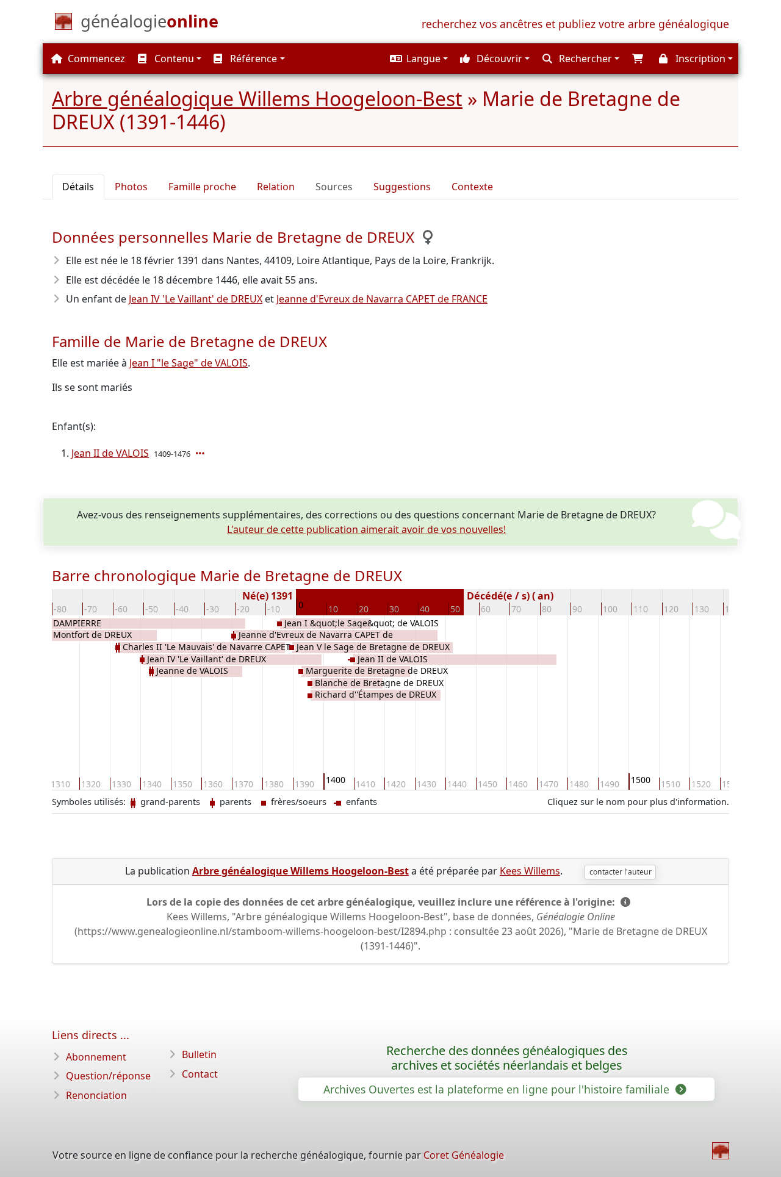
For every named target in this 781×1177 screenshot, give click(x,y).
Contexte (472, 186)
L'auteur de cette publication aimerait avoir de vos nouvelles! (366, 529)
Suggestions (402, 186)
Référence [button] (252, 58)
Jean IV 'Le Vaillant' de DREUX (195, 299)
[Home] (720, 1150)
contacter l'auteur (620, 872)
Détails (78, 186)
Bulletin (199, 1054)
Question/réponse (108, 1075)
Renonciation (96, 1095)
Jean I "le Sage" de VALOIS (188, 363)
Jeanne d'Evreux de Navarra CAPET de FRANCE (382, 299)
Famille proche (202, 186)
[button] (417, 58)
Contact (200, 1074)
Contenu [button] (173, 58)
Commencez (95, 58)
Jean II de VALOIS (110, 453)
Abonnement (96, 1057)
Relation (276, 186)
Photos (131, 186)
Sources (334, 186)
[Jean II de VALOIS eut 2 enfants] (201, 453)
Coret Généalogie (463, 1155)
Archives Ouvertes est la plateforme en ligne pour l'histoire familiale (497, 1089)
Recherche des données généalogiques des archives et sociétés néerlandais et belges (506, 1058)
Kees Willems (530, 871)
